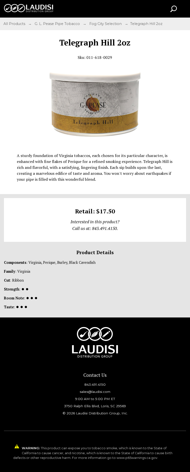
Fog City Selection (106, 24)
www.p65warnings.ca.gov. (137, 458)
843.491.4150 (95, 384)
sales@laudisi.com (95, 392)
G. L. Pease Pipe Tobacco (58, 24)
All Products (14, 24)
